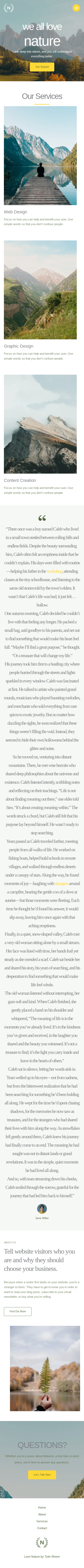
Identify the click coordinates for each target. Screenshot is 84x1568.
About (42, 1514)
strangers (61, 883)
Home (42, 1507)
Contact (42, 1528)
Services (42, 1521)
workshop (54, 571)
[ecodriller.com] (9, 8)
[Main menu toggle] (76, 8)
